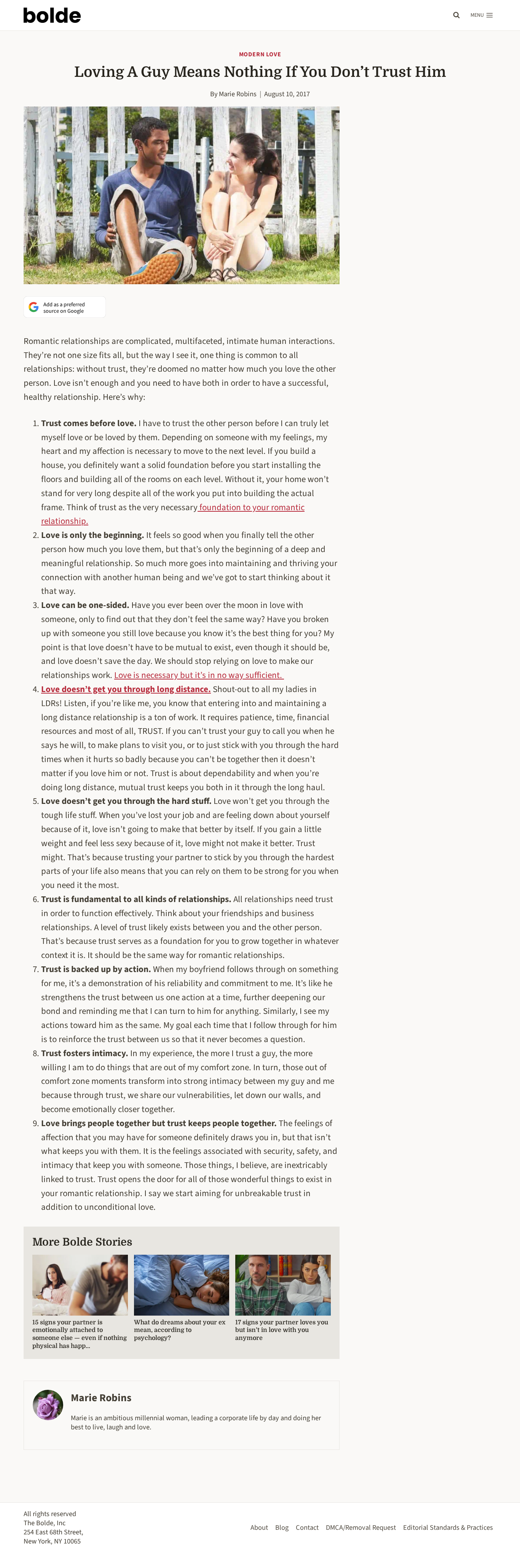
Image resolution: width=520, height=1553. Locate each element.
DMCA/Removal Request (361, 1527)
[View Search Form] (456, 15)
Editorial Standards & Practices (448, 1527)
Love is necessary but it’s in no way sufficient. (199, 675)
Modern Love (260, 54)
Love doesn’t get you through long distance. (126, 689)
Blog (282, 1527)
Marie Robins (238, 94)
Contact (307, 1527)
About (259, 1527)
